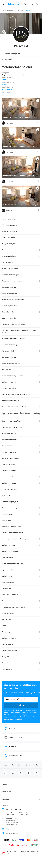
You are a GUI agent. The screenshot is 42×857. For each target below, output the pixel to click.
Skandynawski (7, 89)
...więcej (19, 719)
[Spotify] (36, 773)
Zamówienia (6, 792)
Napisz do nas (11, 829)
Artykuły (36, 765)
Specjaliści (26, 765)
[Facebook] (5, 773)
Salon (4, 80)
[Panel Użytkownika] (31, 4)
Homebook (6, 799)
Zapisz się (21, 705)
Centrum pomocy (12, 833)
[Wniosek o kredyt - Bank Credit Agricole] (34, 845)
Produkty (6, 765)
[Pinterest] (28, 773)
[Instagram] (20, 773)
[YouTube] (13, 773)
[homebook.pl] (14, 4)
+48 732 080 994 (13, 809)
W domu (5, 84)
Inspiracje (16, 765)
